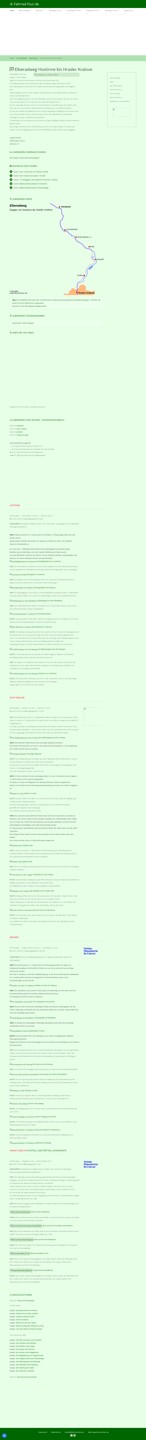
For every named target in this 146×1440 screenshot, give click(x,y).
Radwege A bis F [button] (55, 10)
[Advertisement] (57, 480)
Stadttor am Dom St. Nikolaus (45, 985)
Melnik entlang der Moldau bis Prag (29, 1326)
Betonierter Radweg (43, 1143)
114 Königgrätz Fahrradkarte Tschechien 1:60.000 (38, 180)
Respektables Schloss (36, 1031)
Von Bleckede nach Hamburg (27, 1365)
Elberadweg (33, 58)
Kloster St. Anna (30, 793)
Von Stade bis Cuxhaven (25, 1371)
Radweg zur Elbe (31, 1090)
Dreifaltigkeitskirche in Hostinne (48, 561)
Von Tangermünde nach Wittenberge (30, 1358)
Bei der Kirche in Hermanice (44, 910)
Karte (112, 82)
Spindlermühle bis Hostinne (26, 1310)
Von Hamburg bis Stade (25, 1368)
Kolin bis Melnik (22, 1320)
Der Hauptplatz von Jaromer (44, 1002)
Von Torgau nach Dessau (25, 1349)
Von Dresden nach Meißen (26, 1343)
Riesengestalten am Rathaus (45, 588)
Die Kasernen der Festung (43, 1064)
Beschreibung (115, 78)
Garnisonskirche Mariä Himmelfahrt (53, 1074)
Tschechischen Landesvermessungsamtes (56, 300)
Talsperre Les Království (48, 673)
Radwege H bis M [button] (74, 10)
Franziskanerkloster (43, 614)
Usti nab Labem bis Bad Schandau (29, 1329)
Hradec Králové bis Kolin (25, 1316)
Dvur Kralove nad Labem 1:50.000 (32, 176)
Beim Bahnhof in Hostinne (42, 627)
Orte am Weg (114, 93)
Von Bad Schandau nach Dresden (29, 1340)
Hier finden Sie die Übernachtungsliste (24, 158)
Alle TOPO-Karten (116, 86)
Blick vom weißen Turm (39, 1253)
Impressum (42, 1432)
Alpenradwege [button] (24, 10)
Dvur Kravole (22, 429)
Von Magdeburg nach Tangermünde (29, 1355)
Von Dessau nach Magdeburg (27, 1352)
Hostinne (20, 426)
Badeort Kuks (27, 861)
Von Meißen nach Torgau (25, 1346)
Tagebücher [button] (128, 10)
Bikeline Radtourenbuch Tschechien (33, 184)
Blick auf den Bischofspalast (45, 1239)
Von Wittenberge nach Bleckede (28, 1361)
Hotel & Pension (116, 90)
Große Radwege (21, 58)
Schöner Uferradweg (35, 1103)
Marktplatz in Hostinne (35, 574)
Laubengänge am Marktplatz (45, 1018)
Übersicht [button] (39, 10)
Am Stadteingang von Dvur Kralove (52, 738)
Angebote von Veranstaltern (120, 101)
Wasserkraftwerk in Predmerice (48, 1130)
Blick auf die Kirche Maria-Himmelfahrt (58, 1226)
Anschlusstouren (116, 97)
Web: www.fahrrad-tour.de (98, 1432)
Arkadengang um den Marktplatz (49, 601)
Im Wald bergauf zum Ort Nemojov (52, 649)
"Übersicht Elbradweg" (25, 1300)
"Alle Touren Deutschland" (27, 1377)
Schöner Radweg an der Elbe (45, 1117)
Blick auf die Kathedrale (40, 1212)
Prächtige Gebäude (34, 754)
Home (13, 10)
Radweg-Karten (40, 306)
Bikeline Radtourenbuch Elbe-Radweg (34, 188)
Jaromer (20, 432)
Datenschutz (56, 1432)
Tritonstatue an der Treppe (43, 874)
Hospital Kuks (27, 845)
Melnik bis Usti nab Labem (26, 1323)
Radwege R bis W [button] (111, 10)
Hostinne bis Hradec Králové (27, 1313)
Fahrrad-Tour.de (26, 4)
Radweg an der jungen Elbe (43, 891)
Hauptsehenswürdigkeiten (43, 1270)
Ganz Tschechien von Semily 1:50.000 (34, 172)
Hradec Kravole (22, 435)
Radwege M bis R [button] (92, 10)
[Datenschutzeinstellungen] (4, 1435)
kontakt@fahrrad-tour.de (74, 1432)
